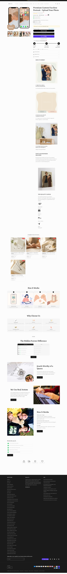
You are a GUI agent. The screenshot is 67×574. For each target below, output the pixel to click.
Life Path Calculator (11, 532)
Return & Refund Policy (11, 489)
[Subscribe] (23, 559)
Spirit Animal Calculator (11, 545)
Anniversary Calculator (11, 540)
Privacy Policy (9, 487)
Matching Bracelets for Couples (49, 481)
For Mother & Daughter (47, 496)
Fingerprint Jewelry (47, 487)
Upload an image (43, 28)
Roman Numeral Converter (12, 527)
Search (8, 479)
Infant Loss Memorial (11, 517)
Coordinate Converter (11, 542)
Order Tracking (10, 484)
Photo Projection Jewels (48, 479)
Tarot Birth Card (10, 543)
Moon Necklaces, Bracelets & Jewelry (50, 498)
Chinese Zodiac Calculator (12, 535)
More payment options (44, 38)
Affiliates (9, 492)
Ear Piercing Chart (10, 525)
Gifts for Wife (9, 504)
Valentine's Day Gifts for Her (12, 499)
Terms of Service (10, 486)
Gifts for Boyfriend (11, 507)
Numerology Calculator (11, 538)
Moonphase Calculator (11, 553)
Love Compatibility (10, 537)
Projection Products (11, 494)
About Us (8, 481)
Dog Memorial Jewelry (11, 514)
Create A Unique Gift (40, 377)
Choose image (44, 30)
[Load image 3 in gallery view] (22, 34)
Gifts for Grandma (10, 502)
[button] (56, 4)
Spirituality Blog (10, 497)
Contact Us (9, 491)
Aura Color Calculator (11, 548)
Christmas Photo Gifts (11, 522)
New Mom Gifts (10, 509)
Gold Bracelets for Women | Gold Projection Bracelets (49, 485)
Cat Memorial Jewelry (11, 515)
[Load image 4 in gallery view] (28, 34)
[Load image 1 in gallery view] (10, 34)
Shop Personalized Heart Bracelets (50, 493)
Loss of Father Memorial (11, 510)
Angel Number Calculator (12, 530)
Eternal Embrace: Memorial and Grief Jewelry (50, 491)
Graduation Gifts (10, 520)
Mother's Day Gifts (46, 495)
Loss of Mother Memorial (11, 512)
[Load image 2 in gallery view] (16, 34)
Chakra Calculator (10, 550)
